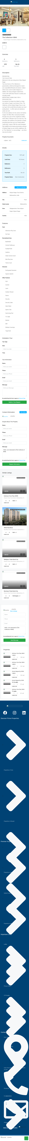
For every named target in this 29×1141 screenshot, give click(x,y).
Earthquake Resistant (10, 270)
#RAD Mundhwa (8, 527)
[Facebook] (5, 713)
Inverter (7, 285)
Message (4, 384)
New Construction (7, 34)
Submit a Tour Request (14, 402)
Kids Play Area (9, 259)
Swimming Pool (9, 313)
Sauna (7, 295)
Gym (6, 281)
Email (3, 377)
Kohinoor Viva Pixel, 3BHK (18, 662)
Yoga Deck (8, 331)
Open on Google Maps (21, 187)
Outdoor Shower (9, 292)
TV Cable (7, 316)
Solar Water (8, 306)
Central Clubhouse (10, 245)
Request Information (14, 464)
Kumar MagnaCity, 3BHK (18, 671)
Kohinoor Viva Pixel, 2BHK (18, 689)
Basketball (8, 241)
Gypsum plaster (9, 274)
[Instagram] (14, 713)
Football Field (8, 248)
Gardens (7, 252)
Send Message (14, 640)
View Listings (23, 412)
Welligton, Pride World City (11, 559)
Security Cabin (9, 302)
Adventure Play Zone (10, 230)
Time (3, 353)
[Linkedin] (24, 713)
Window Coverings (10, 327)
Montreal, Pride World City (11, 591)
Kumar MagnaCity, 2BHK (18, 680)
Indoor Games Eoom (10, 255)
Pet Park (7, 234)
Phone (4, 370)
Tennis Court (8, 263)
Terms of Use (22, 398)
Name (3, 363)
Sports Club (8, 309)
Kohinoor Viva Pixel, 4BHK (11, 496)
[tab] (4, 30)
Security (7, 299)
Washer (7, 320)
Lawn (6, 288)
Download (24, 140)
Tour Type (4, 341)
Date (3, 345)
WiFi (6, 323)
